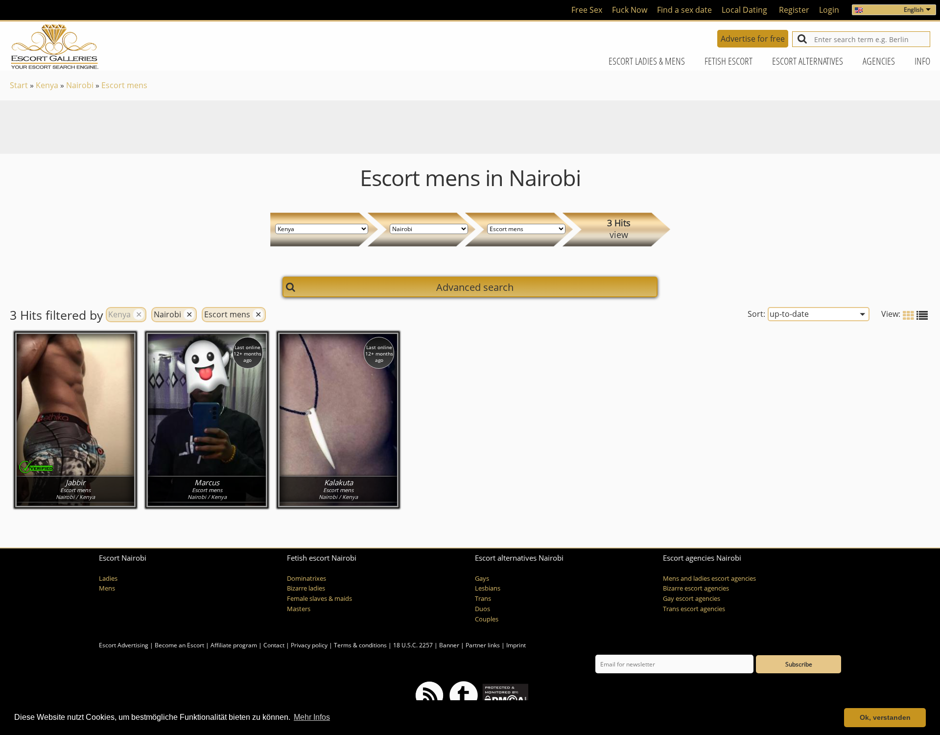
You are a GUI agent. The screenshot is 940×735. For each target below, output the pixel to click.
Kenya (47, 85)
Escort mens (124, 85)
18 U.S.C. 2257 (413, 645)
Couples (486, 619)
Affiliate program (234, 645)
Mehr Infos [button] (312, 717)
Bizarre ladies (306, 588)
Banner (449, 645)
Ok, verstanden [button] (885, 717)
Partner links (483, 645)
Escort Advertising (123, 645)
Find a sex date (684, 9)
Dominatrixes (306, 578)
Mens (107, 588)
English (913, 9)
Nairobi (80, 85)
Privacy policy (309, 645)
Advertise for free (753, 38)
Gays (482, 578)
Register (794, 9)
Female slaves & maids (319, 598)
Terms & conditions (360, 645)
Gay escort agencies (691, 598)
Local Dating (744, 9)
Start (19, 85)
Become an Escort (179, 645)
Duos (482, 609)
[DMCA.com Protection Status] (504, 694)
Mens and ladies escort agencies (709, 578)
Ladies (108, 578)
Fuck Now (629, 9)
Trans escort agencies (694, 609)
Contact (273, 645)
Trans (483, 598)
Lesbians (487, 588)
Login (829, 9)
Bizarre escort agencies (696, 588)
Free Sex (586, 9)
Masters (298, 609)
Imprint (516, 645)
